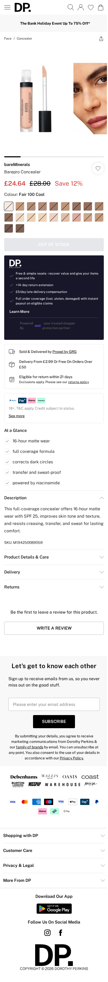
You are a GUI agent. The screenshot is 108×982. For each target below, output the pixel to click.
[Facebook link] (60, 933)
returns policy (78, 382)
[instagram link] (47, 933)
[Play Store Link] (54, 908)
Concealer (24, 38)
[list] (54, 101)
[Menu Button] (7, 7)
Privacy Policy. (72, 758)
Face (8, 38)
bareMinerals (17, 164)
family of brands (29, 747)
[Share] (101, 38)
